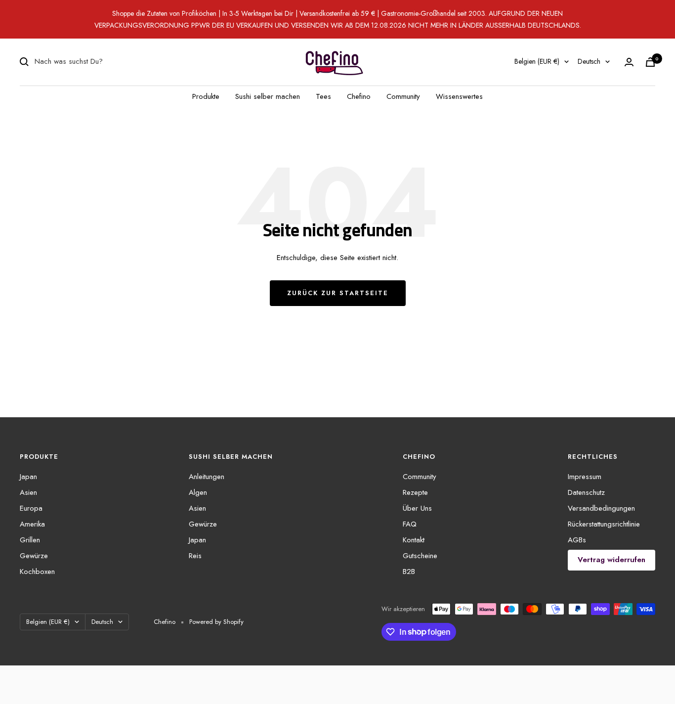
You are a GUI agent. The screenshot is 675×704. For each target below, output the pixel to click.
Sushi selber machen (267, 96)
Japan (28, 476)
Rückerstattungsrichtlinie (604, 524)
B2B (409, 571)
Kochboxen (37, 571)
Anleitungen (206, 476)
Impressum (584, 476)
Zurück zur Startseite (337, 293)
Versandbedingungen (601, 508)
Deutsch (589, 61)
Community (403, 96)
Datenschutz (586, 492)
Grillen (30, 539)
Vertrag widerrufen (611, 559)
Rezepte (415, 492)
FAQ (410, 524)
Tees (323, 96)
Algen (198, 492)
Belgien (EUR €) (536, 61)
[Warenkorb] (650, 62)
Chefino (359, 96)
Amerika (32, 524)
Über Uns (417, 508)
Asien (28, 492)
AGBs (577, 539)
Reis (195, 555)
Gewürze (34, 555)
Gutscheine (420, 555)
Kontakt (413, 539)
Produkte (205, 96)
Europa (31, 508)
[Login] (629, 62)
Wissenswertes (459, 96)
